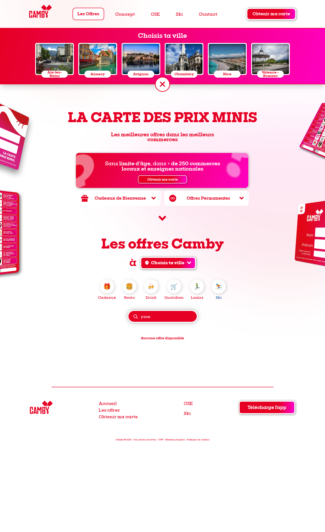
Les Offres (88, 14)
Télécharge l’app (267, 407)
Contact (208, 14)
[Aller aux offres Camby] (162, 218)
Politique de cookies (198, 439)
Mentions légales (175, 439)
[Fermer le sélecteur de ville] (162, 84)
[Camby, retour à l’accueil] (40, 12)
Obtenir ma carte (271, 14)
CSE (155, 14)
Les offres (109, 409)
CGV (161, 439)
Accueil (108, 403)
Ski (179, 14)
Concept (125, 14)
